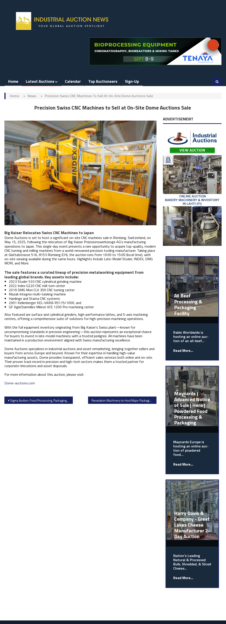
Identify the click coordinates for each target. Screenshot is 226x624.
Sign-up (132, 81)
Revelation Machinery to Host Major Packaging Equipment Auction (124, 400)
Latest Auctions (40, 81)
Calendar (73, 81)
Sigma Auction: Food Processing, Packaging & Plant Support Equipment (41, 400)
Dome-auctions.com (19, 383)
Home (13, 81)
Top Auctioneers (102, 81)
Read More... (183, 351)
